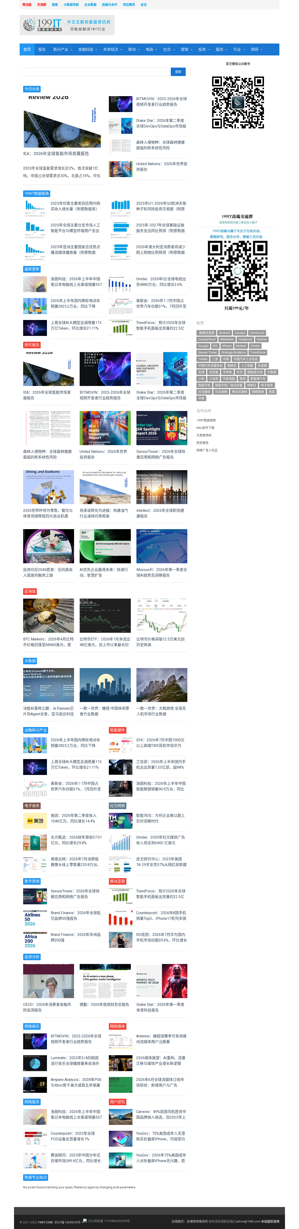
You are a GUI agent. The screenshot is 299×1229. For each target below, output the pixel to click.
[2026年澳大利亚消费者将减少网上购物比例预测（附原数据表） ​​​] (121, 247)
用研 (254, 49)
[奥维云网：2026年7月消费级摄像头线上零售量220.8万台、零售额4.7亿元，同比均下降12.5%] (35, 859)
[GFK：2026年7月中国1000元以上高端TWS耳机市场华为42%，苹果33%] (121, 740)
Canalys (240, 333)
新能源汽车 (258, 378)
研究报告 (202, 442)
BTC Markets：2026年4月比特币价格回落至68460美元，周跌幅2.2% (48, 645)
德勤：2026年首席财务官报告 (104, 1004)
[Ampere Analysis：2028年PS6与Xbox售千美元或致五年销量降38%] (35, 1079)
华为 (240, 372)
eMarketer (227, 339)
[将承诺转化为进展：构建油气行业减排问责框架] (105, 473)
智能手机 (204, 385)
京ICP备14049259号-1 (68, 1222)
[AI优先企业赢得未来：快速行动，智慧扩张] (105, 532)
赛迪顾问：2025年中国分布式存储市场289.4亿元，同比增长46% (76, 1161)
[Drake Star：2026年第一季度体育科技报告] (161, 966)
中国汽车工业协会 (246, 359)
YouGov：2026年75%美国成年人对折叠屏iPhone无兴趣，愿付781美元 (161, 1161)
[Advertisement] (209, 25)
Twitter (202, 359)
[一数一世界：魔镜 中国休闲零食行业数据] (105, 671)
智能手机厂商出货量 (228, 385)
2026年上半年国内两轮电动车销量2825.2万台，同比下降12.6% (75, 306)
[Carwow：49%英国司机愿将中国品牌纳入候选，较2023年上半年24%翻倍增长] (121, 1111)
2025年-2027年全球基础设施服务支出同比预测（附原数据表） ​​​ (160, 231)
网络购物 (258, 391)
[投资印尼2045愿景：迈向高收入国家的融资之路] (48, 532)
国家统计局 (255, 372)
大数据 (271, 372)
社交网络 (221, 391)
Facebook (245, 339)
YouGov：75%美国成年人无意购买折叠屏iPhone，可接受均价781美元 (160, 1139)
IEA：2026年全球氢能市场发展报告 (56, 153)
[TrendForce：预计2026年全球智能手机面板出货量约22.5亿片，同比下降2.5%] (121, 322)
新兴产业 (60, 49)
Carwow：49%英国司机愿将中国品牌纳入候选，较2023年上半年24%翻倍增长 (161, 1117)
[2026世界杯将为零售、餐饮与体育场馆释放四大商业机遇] (48, 473)
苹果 (201, 398)
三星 (215, 359)
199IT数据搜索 (206, 420)
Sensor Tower (207, 352)
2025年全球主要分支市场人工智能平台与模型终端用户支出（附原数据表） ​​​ (75, 231)
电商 (149, 49)
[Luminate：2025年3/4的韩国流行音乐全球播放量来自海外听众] (35, 1058)
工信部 (213, 378)
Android (224, 333)
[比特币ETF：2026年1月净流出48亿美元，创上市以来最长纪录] (105, 601)
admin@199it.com (248, 1221)
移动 (132, 49)
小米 (201, 378)
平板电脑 (229, 378)
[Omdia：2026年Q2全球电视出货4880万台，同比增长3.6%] (121, 279)
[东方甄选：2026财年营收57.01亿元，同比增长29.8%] (35, 837)
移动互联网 (239, 391)
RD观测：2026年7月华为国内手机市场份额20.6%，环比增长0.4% (161, 940)
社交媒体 (204, 391)
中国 (226, 359)
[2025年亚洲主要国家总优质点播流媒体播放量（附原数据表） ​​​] (35, 247)
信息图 (262, 365)
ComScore (257, 333)
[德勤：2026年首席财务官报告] (105, 966)
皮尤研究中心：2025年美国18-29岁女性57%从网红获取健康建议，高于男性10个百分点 (161, 865)
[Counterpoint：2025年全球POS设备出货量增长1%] (35, 1133)
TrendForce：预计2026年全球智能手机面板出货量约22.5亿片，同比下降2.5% (160, 328)
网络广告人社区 (207, 450)
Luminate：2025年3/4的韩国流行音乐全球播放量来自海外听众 (75, 1063)
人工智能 (247, 365)
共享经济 (110, 49)
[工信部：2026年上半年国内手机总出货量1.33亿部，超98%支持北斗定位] (121, 762)
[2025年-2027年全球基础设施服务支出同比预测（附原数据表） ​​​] (121, 225)
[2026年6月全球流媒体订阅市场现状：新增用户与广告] (121, 1079)
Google (203, 346)
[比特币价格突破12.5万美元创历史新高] (161, 601)
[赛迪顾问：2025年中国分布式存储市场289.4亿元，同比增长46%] (35, 1155)
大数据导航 (204, 435)
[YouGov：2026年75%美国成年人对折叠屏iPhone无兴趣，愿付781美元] (121, 1155)
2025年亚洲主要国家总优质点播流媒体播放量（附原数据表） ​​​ (75, 252)
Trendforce (257, 352)
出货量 (213, 372)
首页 (27, 49)
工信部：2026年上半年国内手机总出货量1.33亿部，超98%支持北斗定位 (161, 767)
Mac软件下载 (205, 427)
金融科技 (85, 49)
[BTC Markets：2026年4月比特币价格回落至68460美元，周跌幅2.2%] (48, 601)
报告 (42, 49)
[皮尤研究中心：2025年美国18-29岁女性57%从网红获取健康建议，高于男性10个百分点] (121, 859)
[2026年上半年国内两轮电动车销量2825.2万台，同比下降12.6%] (35, 300)
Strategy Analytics (233, 352)
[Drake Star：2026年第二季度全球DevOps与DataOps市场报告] (121, 120)
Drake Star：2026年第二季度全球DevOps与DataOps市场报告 (161, 126)
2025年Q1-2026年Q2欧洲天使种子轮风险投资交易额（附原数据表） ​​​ (161, 209)
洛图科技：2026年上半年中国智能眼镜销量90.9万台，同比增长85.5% (161, 789)
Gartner (262, 339)
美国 (272, 391)
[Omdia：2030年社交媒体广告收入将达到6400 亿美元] (121, 837)
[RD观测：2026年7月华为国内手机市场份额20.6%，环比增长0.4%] (121, 934)
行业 (237, 49)
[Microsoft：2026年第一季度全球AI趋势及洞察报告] (161, 532)
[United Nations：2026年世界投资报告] (121, 164)
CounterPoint (207, 339)
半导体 (227, 372)
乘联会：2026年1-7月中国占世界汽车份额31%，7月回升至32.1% (161, 306)
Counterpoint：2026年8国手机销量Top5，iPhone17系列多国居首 (161, 918)
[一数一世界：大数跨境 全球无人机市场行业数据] (161, 671)
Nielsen (241, 346)
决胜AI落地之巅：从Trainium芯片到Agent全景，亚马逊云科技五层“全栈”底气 (48, 714)
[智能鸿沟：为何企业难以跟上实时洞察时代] (121, 815)
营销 (184, 49)
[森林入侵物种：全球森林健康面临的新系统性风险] (121, 142)
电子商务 (267, 385)
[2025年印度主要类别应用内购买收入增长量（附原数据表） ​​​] (35, 203)
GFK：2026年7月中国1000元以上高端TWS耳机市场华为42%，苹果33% (160, 745)
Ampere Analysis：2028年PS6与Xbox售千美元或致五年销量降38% (76, 1085)
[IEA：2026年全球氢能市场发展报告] (62, 99)
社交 (167, 49)
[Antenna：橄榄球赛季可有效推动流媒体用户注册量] (121, 1036)
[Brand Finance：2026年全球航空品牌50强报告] (35, 913)
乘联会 (231, 365)
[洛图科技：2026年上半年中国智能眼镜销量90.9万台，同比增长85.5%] (121, 783)
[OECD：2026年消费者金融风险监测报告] (48, 966)
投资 (202, 49)
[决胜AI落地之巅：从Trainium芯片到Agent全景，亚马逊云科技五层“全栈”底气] (48, 671)
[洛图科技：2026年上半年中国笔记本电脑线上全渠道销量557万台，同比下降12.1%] (35, 279)
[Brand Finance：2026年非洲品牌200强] (35, 934)
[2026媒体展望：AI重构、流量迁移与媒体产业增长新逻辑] (121, 1058)
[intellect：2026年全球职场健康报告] (161, 473)
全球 (201, 372)
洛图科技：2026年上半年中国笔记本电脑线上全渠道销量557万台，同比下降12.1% (76, 284)
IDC (215, 346)
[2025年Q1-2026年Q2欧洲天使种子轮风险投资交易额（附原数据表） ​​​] (121, 203)
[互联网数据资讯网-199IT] (50, 25)
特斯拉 (251, 385)
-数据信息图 (206, 333)
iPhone (226, 346)
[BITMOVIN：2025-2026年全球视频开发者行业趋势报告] (121, 99)
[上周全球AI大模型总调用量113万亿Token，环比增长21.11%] (35, 322)
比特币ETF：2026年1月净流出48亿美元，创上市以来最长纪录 (105, 645)
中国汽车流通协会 (210, 365)
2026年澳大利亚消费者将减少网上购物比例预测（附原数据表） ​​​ (161, 252)
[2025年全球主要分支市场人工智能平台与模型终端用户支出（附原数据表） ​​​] (35, 225)
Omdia (255, 346)
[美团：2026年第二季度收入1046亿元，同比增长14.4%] (35, 815)
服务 (219, 49)
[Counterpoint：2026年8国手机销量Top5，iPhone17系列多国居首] (121, 913)
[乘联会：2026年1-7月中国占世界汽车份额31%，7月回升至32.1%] (121, 300)
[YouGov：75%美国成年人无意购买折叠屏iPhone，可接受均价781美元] (121, 1133)
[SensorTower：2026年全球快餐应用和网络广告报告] (161, 413)
